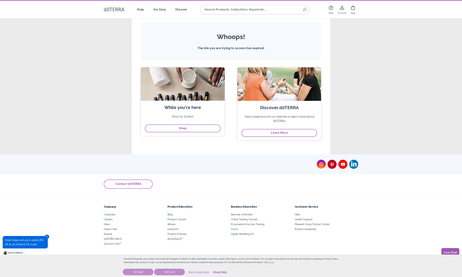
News (107, 224)
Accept (138, 272)
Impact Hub (110, 229)
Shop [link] (140, 9)
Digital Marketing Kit (242, 233)
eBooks (171, 224)
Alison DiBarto (15, 253)
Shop (183, 128)
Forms (234, 229)
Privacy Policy (220, 272)
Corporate (109, 214)
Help (297, 214)
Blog (170, 214)
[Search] (304, 9)
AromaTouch (175, 238)
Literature (172, 229)
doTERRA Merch (113, 238)
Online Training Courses (244, 219)
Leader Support (304, 219)
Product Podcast (176, 233)
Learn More (279, 132)
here (271, 262)
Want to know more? (199, 272)
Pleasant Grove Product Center (312, 224)
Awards (108, 233)
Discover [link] (181, 9)
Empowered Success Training (248, 224)
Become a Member (242, 214)
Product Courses (176, 219)
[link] (331, 9)
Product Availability (306, 229)
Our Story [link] (159, 9)
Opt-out (169, 272)
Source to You (112, 243)
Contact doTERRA (128, 184)
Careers (108, 219)
